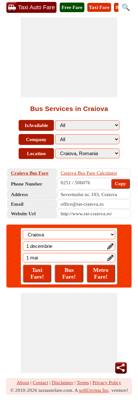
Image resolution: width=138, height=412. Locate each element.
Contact (40, 382)
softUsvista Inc (94, 390)
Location (36, 153)
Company (36, 139)
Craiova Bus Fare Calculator (89, 173)
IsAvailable (36, 125)
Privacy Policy (106, 382)
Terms (83, 382)
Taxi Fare (99, 7)
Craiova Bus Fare (29, 173)
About (23, 382)
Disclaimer (62, 382)
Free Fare (72, 7)
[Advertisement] (69, 57)
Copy (120, 183)
